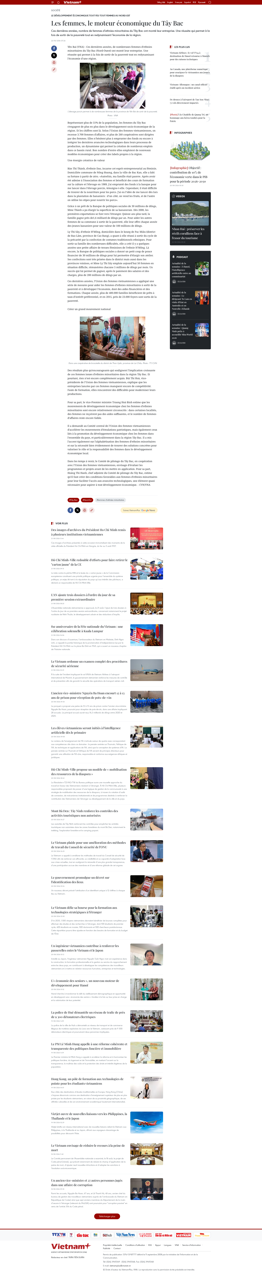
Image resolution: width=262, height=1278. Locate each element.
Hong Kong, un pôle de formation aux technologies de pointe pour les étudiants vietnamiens (87, 1081)
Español (187, 2)
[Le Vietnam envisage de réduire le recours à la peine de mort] (146, 1154)
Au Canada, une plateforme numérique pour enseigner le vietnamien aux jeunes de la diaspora (190, 72)
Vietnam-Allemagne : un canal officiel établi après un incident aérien (188, 86)
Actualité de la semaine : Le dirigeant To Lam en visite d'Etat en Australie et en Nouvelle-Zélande (182, 300)
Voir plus (62, 523)
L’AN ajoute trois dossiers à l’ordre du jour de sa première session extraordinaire (83, 597)
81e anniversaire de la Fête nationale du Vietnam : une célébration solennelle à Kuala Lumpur (87, 628)
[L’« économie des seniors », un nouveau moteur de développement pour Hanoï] (146, 989)
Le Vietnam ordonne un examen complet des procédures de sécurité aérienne (89, 663)
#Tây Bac (73, 500)
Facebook (54, 48)
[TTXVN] (59, 1235)
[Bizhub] (107, 1235)
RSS (150, 1245)
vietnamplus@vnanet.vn (120, 1265)
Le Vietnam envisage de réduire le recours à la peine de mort (88, 1147)
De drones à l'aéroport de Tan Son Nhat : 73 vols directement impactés (190, 101)
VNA (177, 1245)
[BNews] (95, 1235)
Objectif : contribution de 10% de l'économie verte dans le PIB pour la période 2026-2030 (188, 174)
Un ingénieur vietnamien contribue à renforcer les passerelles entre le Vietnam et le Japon (85, 948)
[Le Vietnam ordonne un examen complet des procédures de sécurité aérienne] (146, 670)
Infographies (183, 132)
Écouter (181, 281)
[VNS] (126, 1235)
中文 (194, 2)
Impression (54, 62)
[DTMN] (164, 1235)
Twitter (54, 55)
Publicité (106, 1248)
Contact (117, 1248)
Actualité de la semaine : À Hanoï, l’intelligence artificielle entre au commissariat (181, 270)
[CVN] (145, 1235)
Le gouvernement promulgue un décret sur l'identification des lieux (80, 879)
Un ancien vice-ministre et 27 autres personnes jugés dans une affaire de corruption (86, 1182)
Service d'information (191, 1245)
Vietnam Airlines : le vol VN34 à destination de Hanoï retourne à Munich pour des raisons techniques (190, 56)
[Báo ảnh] (184, 1235)
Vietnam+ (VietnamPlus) (73, 2)
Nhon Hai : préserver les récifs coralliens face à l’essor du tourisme (188, 233)
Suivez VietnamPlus (131, 510)
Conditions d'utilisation (135, 1245)
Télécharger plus (107, 1216)
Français (178, 2)
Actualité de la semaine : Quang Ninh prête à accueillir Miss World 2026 (182, 331)
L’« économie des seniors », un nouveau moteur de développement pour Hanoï (85, 983)
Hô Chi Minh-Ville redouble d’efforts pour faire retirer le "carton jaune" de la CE (89, 562)
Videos (180, 196)
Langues (167, 1245)
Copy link (54, 70)
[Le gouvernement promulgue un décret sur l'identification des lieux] (146, 886)
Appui (157, 1245)
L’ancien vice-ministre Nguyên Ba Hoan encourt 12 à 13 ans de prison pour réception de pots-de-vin (87, 695)
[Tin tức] (82, 1235)
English (170, 2)
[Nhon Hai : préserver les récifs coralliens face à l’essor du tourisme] (190, 213)
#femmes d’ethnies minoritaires (110, 500)
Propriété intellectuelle (112, 1245)
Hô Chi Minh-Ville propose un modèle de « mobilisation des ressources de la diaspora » (89, 771)
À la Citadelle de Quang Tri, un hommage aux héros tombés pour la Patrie (189, 117)
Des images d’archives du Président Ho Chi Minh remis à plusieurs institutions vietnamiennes (88, 532)
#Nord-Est (87, 500)
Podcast (182, 257)
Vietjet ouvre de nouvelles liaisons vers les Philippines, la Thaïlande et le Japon (89, 1116)
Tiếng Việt (161, 2)
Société (55, 10)
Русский (201, 2)
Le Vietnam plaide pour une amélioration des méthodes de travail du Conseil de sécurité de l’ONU (88, 844)
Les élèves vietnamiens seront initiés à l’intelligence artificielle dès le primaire (86, 730)
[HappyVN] (202, 1235)
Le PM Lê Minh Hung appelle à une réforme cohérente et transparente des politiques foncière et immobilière (89, 1046)
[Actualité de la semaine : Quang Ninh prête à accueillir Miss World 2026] (202, 330)
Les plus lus (182, 47)
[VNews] (71, 1235)
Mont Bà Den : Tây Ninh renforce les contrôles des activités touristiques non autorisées (84, 813)
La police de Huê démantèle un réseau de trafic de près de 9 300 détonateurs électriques (88, 1014)
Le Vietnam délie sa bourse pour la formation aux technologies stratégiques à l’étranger (84, 910)
